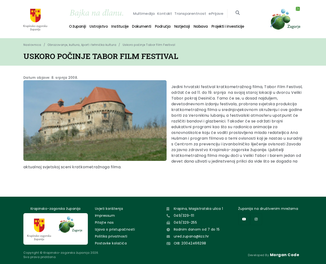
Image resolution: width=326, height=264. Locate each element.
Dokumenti (141, 26)
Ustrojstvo (98, 26)
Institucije (119, 26)
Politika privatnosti (111, 236)
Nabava (201, 26)
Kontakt (164, 13)
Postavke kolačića (111, 243)
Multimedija (144, 13)
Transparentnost (190, 13)
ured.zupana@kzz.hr (191, 236)
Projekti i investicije (227, 26)
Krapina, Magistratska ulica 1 (198, 208)
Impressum (105, 215)
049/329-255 (185, 222)
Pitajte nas (104, 222)
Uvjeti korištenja (109, 208)
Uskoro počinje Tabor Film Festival (149, 45)
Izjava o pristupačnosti (115, 229)
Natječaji (182, 26)
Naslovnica (32, 45)
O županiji (77, 26)
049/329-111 (184, 215)
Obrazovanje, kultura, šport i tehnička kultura (81, 45)
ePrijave (216, 13)
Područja (163, 26)
